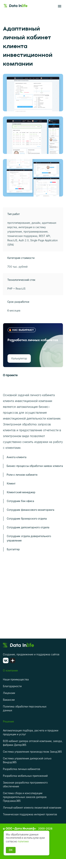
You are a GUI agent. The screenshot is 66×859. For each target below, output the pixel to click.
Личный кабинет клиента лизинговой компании (32, 807)
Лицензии (9, 692)
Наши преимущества (16, 679)
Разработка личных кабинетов (21, 769)
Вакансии (9, 699)
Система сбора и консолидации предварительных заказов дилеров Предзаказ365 (25, 797)
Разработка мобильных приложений (25, 775)
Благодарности (12, 686)
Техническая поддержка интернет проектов (30, 814)
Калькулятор (19, 358)
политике (23, 841)
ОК (11, 850)
